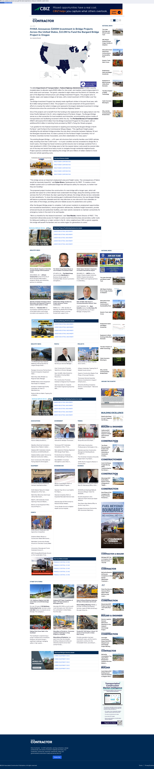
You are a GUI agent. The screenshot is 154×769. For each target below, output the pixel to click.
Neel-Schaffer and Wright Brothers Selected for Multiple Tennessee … (64, 439)
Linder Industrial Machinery (63, 231)
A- (111, 20)
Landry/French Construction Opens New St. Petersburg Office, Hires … (88, 484)
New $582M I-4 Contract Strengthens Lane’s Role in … (63, 460)
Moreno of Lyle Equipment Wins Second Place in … (40, 505)
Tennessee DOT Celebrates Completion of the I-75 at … (62, 446)
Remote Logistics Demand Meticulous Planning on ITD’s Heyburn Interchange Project (106, 624)
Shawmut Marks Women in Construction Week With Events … (40, 537)
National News (107, 26)
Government (58, 421)
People (56, 344)
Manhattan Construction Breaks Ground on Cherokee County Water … (41, 543)
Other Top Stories (36, 581)
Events (33, 512)
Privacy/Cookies (149, 765)
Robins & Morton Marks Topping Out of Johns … (87, 362)
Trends (80, 421)
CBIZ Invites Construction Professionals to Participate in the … (88, 446)
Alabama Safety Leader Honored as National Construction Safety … (41, 456)
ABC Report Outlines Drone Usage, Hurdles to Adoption (106, 290)
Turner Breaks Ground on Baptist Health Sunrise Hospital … (64, 507)
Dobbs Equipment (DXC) (62, 656)
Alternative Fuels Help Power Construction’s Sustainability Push (107, 53)
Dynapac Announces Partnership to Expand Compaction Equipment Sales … (41, 371)
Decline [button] (2, 2)
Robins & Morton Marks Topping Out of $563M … (41, 394)
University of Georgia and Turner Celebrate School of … (40, 549)
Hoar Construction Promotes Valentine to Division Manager (63, 369)
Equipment (34, 466)
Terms (141, 765)
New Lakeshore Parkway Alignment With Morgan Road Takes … (65, 451)
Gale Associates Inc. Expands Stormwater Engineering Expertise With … (64, 386)
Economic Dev (59, 466)
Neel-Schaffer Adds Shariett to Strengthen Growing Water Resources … (63, 375)
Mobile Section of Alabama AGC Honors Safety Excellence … (40, 439)
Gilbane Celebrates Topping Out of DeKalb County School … (88, 369)
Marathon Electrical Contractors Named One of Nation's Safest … (40, 446)
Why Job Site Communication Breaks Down (106, 112)
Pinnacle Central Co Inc (62, 562)
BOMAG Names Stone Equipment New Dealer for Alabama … (40, 382)
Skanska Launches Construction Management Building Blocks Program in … (87, 451)
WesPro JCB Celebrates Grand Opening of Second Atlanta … (40, 500)
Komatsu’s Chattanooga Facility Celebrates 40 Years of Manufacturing (40, 388)
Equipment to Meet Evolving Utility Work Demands (106, 337)
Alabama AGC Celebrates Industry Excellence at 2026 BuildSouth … (40, 451)
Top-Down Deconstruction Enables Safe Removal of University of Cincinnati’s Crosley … (105, 450)
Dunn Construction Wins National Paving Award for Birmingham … (40, 460)
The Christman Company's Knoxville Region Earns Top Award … (88, 457)
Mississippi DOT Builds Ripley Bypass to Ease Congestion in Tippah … (105, 481)
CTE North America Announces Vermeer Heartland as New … (40, 484)
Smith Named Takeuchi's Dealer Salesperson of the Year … (40, 491)
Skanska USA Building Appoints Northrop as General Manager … (64, 362)
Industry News (35, 250)
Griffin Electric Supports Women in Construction (88, 462)
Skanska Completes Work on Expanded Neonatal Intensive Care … (64, 496)
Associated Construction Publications (15, 765)
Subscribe (57, 757)
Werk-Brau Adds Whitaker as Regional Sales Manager (39, 377)
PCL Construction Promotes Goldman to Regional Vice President (65, 381)
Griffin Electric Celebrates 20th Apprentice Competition (40, 531)
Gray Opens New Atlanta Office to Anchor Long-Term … (87, 504)
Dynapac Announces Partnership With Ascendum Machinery (87, 509)
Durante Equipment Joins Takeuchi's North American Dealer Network (87, 498)
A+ (116, 20)
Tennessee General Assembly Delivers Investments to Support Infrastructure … (87, 380)
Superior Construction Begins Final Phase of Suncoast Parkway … (88, 374)
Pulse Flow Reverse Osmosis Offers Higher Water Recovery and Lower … (106, 592)
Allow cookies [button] (8, 2)
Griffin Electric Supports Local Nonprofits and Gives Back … (86, 439)
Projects (81, 344)
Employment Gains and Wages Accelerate (107, 72)
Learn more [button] (45, 1)
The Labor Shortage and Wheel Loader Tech (105, 279)
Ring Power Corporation (62, 161)
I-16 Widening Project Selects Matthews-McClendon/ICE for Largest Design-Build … (39, 363)
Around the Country (108, 381)
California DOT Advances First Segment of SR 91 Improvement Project (106, 434)
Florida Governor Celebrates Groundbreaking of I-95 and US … (64, 456)
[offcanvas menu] (120, 20)
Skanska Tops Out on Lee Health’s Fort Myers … (64, 491)
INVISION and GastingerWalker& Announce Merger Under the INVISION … (87, 491)
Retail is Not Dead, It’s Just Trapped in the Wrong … (106, 418)
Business (81, 466)
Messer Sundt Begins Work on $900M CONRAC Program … (63, 484)
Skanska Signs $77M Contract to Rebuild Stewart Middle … (64, 502)
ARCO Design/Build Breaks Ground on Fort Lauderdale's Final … (41, 554)
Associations (35, 421)
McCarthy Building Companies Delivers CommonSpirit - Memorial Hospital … (88, 386)
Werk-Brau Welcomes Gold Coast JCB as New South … (40, 495)
